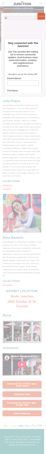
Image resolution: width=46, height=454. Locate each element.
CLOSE (41, 16)
